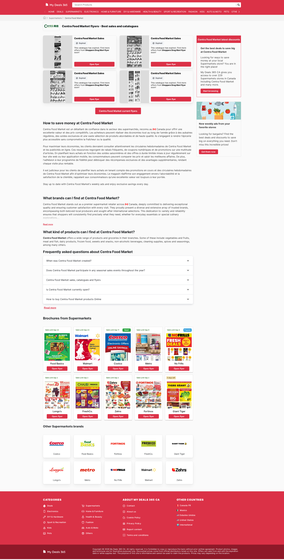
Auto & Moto (214, 11)
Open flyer (94, 64)
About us (131, 511)
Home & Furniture (111, 11)
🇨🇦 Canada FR (184, 505)
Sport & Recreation (175, 11)
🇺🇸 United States (185, 520)
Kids (202, 11)
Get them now (208, 151)
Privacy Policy (134, 523)
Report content (134, 529)
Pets (226, 11)
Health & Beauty (152, 11)
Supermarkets (74, 11)
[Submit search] (238, 5)
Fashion (192, 11)
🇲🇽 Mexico (182, 510)
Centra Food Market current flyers (118, 110)
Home (51, 11)
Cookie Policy (133, 517)
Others (235, 11)
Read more (48, 224)
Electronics (91, 11)
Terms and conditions (137, 535)
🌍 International (184, 525)
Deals (60, 11)
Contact (131, 506)
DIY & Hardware (132, 11)
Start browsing (210, 91)
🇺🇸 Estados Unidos (186, 515)
